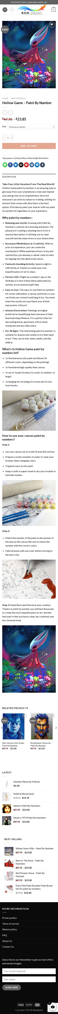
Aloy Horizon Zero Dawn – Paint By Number (14, 744)
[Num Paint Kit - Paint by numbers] (32, 9)
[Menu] (5, 9)
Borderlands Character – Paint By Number (41, 744)
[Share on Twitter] (15, 164)
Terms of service (10, 923)
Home (5, 98)
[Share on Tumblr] (42, 164)
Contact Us (8, 946)
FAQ (4, 935)
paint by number (21, 608)
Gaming (16, 158)
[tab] (29, 177)
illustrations (43, 158)
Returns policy (9, 929)
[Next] (55, 734)
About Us (7, 940)
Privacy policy (9, 917)
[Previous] (2, 734)
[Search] (12, 9)
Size (4, 127)
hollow (23, 158)
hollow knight (32, 158)
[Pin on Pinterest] (26, 164)
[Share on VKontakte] (31, 164)
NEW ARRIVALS (18, 98)
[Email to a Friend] (21, 164)
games (10, 158)
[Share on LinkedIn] (37, 164)
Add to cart (29, 145)
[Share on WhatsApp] (5, 164)
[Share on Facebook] (10, 164)
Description (9, 177)
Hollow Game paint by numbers (18, 187)
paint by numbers (20, 217)
